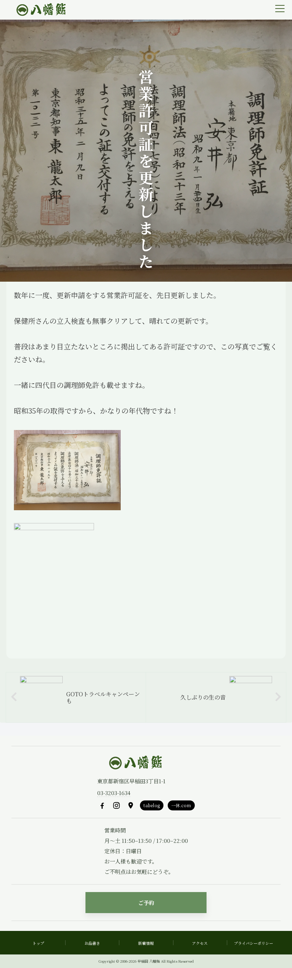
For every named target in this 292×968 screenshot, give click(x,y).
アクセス (200, 943)
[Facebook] (102, 805)
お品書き (92, 943)
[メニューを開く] (279, 8)
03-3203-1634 (113, 793)
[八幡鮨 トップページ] (40, 10)
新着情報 (146, 943)
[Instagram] (116, 805)
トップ (38, 943)
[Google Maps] (131, 805)
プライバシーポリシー (253, 943)
